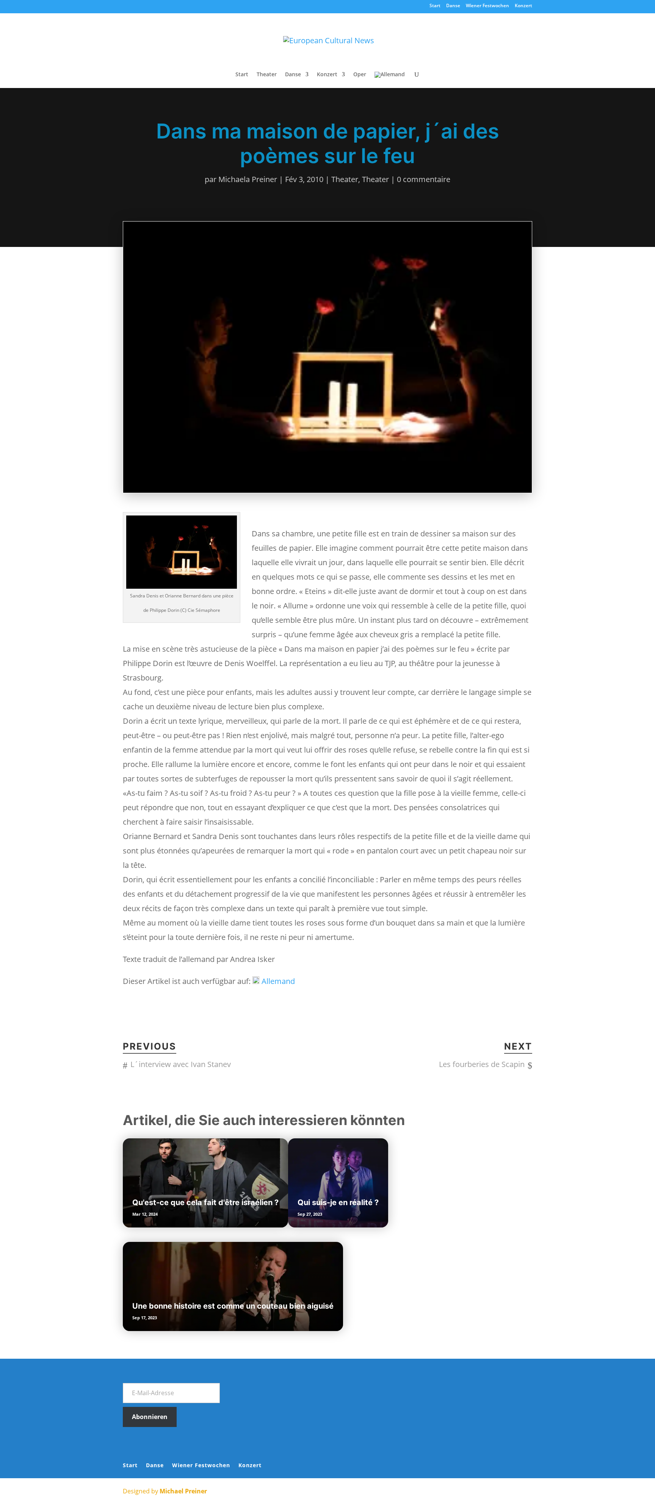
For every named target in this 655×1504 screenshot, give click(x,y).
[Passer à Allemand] (390, 80)
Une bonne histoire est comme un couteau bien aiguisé (233, 1306)
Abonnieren (150, 1417)
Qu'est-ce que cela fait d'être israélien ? (205, 1202)
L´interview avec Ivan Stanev (180, 1064)
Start (434, 6)
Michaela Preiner (247, 179)
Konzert (523, 6)
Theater (267, 75)
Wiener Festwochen (487, 6)
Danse (453, 6)
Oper (359, 75)
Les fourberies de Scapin (482, 1064)
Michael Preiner (183, 1491)
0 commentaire (423, 179)
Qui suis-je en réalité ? (338, 1202)
